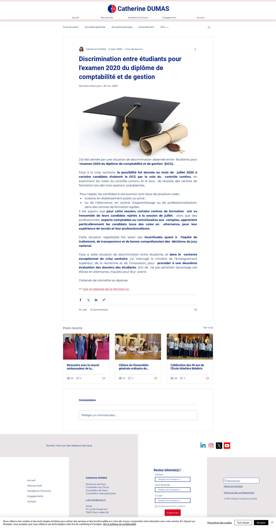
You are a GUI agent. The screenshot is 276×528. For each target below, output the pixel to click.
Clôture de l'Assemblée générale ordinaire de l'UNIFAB (134, 366)
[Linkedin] (203, 445)
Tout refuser (243, 522)
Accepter (261, 522)
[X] (219, 445)
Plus (163, 27)
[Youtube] (227, 445)
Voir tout (208, 327)
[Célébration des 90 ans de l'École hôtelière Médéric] (190, 347)
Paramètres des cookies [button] (219, 522)
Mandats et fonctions (34, 490)
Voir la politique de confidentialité (119, 524)
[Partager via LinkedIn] (96, 299)
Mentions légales (233, 486)
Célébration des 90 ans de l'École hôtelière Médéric (187, 366)
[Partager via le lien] (103, 299)
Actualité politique (122, 27)
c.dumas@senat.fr (96, 499)
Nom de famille (162, 485)
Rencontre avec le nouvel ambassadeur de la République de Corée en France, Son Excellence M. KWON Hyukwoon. (84, 366)
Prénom (159, 475)
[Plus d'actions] (195, 49)
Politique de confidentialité (239, 492)
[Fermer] (272, 522)
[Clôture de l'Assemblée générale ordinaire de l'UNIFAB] (138, 347)
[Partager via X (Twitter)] (88, 299)
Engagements (34, 496)
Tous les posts (70, 27)
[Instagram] (211, 445)
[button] (209, 27)
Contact (31, 501)
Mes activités (34, 485)
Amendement (146, 27)
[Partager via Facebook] (80, 299)
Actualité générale (95, 27)
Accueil (31, 480)
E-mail (158, 496)
